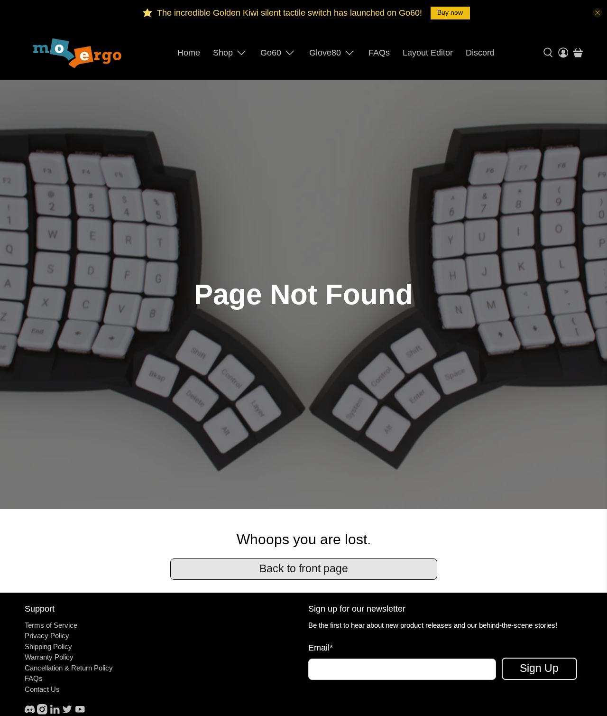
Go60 (270, 52)
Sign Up (539, 668)
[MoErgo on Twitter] (67, 712)
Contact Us (42, 689)
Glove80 (325, 52)
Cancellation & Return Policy (69, 668)
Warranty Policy (49, 657)
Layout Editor (428, 52)
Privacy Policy (47, 636)
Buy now (450, 12)
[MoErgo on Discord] (30, 712)
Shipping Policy (48, 646)
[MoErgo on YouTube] (80, 712)
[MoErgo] (77, 52)
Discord (480, 52)
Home (188, 52)
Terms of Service (51, 625)
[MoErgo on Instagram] (42, 712)
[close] (597, 13)
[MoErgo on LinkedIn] (55, 712)
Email (320, 647)
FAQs (379, 52)
